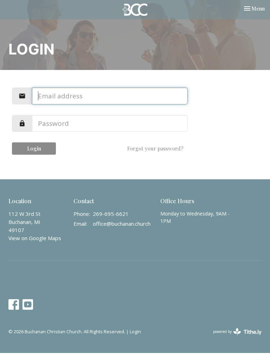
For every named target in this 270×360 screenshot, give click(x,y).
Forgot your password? (155, 148)
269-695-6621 (111, 213)
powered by (233, 337)
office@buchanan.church (121, 223)
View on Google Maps (34, 238)
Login (34, 148)
